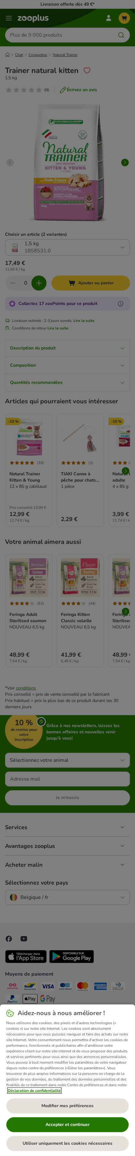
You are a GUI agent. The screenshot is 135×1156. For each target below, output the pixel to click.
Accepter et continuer (67, 1125)
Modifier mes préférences (67, 1106)
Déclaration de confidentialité (34, 1090)
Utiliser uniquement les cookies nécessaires (67, 1143)
